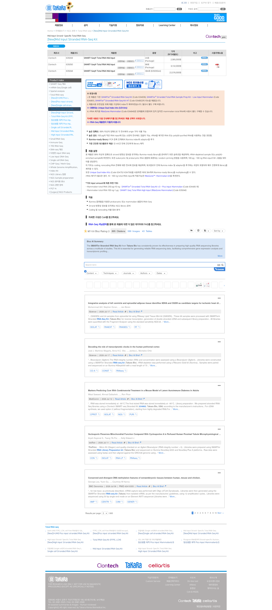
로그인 (184, 3)
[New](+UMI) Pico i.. (60, 98)
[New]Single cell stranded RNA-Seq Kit (156, 533)
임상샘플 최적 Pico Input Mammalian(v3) (156, 542)
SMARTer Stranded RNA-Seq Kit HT (112, 101)
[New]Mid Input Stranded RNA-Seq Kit (201, 533)
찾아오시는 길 (213, 588)
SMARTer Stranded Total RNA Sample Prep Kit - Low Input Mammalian (180, 97)
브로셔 (193, 578)
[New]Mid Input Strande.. (62, 109)
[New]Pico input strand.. (62, 102)
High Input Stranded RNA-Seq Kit (153, 551)
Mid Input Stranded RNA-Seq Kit (108, 549)
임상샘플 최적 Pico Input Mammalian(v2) (201, 542)
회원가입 (194, 3)
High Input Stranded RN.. (62, 135)
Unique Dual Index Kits (100, 172)
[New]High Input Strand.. (62, 113)
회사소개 (213, 578)
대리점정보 (213, 585)
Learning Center (172, 585)
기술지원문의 (153, 578)
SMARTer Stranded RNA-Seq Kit (116, 97)
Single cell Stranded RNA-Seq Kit (62, 551)
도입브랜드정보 (213, 581)
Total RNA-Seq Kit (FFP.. (62, 116)
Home (50, 31)
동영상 (193, 588)
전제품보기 (60, 31)
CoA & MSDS (192, 592)
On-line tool (192, 581)
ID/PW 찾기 (206, 3)
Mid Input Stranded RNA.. (62, 131)
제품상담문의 (220, 3)
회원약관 (216, 606)
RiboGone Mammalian (111, 111)
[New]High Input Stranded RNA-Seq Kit (65, 542)
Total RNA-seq (84, 31)
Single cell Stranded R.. (61, 127)
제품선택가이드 (172, 581)
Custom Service (153, 581)
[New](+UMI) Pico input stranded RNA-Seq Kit (68, 533)
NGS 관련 (71, 31)
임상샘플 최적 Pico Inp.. (61, 120)
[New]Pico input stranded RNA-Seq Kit (110, 533)
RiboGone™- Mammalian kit (157, 176)
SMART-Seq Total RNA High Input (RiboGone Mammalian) (146, 190)
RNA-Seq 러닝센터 (98, 224)
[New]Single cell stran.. (61, 105)
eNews (193, 585)
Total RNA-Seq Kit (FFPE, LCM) (107, 540)
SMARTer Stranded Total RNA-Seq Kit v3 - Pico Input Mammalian (152, 187)
